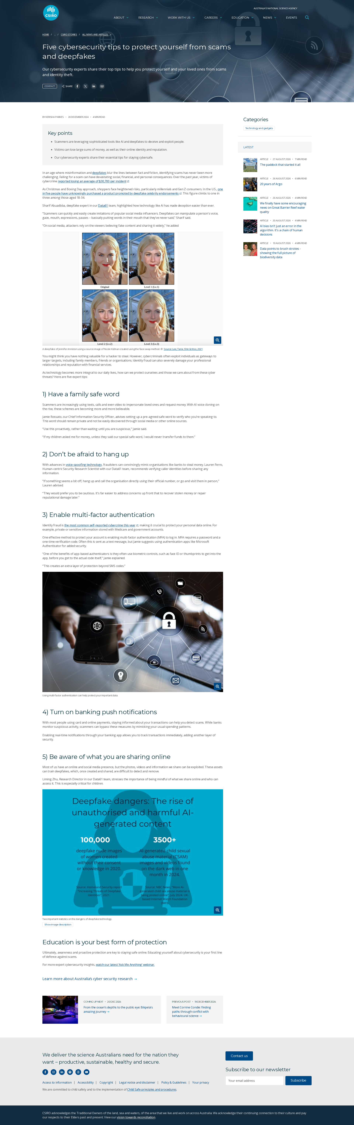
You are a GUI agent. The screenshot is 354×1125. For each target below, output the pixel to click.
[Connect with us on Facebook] (45, 1072)
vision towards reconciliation (136, 1117)
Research (146, 17)
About (119, 17)
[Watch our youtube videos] (86, 1072)
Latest (248, 147)
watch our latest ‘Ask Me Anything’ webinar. (125, 965)
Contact (49, 86)
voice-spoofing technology (84, 465)
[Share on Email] (102, 86)
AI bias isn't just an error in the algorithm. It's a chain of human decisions (281, 230)
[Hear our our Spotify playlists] (70, 1072)
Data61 (103, 205)
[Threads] (78, 1072)
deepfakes (99, 173)
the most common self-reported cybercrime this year (100, 525)
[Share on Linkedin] (94, 86)
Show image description (57, 924)
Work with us (179, 17)
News (267, 17)
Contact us (239, 1056)
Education (240, 17)
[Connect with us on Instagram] (53, 1072)
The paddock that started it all (280, 165)
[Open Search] (307, 17)
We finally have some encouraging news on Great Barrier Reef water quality (283, 207)
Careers (211, 17)
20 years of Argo (271, 184)
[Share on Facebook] (77, 86)
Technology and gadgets (259, 128)
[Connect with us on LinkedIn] (62, 1072)
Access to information (57, 1082)
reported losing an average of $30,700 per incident (92, 181)
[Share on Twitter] (85, 86)
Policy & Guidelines (173, 1082)
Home (45, 34)
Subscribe (298, 1080)
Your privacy (200, 1082)
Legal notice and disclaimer (137, 1082)
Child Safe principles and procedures (151, 1089)
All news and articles (95, 34)
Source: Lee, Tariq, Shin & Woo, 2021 (183, 349)
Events (291, 17)
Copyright (106, 1082)
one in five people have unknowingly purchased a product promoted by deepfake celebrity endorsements (132, 191)
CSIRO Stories (69, 34)
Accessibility (85, 1082)
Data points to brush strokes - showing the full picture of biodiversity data (280, 253)
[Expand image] (132, 288)
